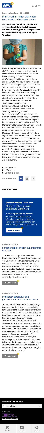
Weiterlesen (14, 230)
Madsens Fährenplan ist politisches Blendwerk (18, 207)
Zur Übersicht (10, 167)
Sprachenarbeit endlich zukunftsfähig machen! (21, 249)
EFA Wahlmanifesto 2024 (10, 419)
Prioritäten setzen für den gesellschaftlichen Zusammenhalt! (20, 298)
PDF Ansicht (10, 170)
